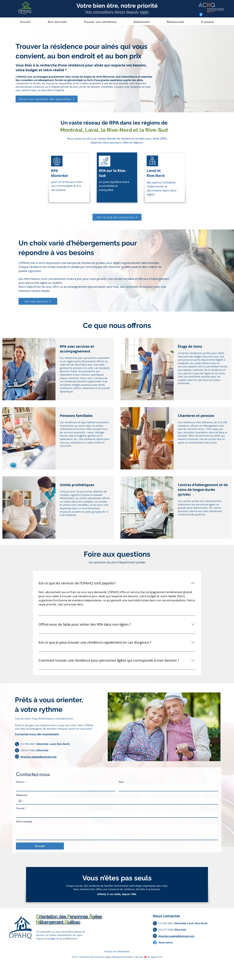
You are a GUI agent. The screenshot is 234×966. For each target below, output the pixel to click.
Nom (121, 782)
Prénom (21, 782)
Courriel (21, 808)
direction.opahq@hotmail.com (38, 756)
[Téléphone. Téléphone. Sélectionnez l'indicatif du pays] (21, 801)
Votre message (24, 821)
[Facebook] (154, 942)
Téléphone (21, 795)
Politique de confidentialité (117, 951)
